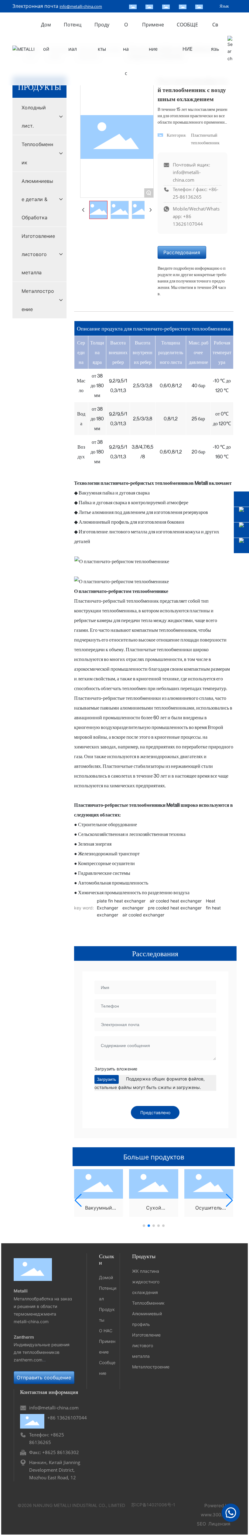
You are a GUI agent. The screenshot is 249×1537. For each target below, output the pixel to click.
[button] (144, 1225)
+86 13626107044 (67, 1418)
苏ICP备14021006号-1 (153, 1504)
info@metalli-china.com (81, 6)
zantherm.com (28, 1359)
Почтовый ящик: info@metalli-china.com (191, 172)
